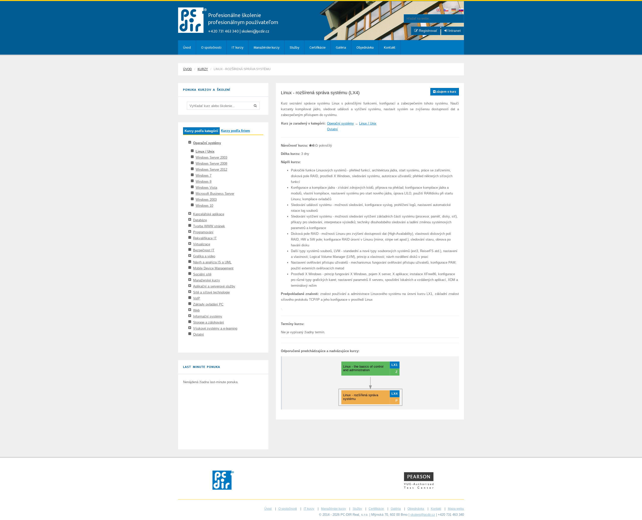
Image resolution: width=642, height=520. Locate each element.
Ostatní (198, 334)
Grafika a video (204, 256)
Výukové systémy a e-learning (215, 328)
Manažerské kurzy (206, 280)
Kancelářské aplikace (208, 214)
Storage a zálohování (208, 322)
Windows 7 (203, 175)
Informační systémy (207, 316)
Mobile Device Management (213, 268)
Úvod (187, 47)
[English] (438, 10)
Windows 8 (203, 181)
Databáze (200, 220)
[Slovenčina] (461, 10)
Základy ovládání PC (208, 304)
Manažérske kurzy (266, 47)
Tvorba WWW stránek (209, 226)
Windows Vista (206, 187)
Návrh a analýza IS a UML (212, 262)
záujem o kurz (446, 91)
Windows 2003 (206, 199)
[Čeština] (446, 10)
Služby (294, 47)
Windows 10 (204, 205)
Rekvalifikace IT (205, 238)
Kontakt (389, 47)
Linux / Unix (205, 151)
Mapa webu (456, 508)
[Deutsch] (453, 10)
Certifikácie (317, 47)
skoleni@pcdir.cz (255, 31)
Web (196, 310)
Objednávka (365, 47)
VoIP (196, 298)
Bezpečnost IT (203, 250)
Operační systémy (207, 143)
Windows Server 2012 (211, 169)
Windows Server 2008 (211, 163)
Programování (203, 232)
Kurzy (203, 69)
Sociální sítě (202, 274)
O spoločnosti (211, 47)
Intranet (454, 31)
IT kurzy (237, 47)
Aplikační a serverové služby (214, 286)
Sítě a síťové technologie (211, 292)
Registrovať (427, 31)
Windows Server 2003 (211, 157)
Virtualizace (201, 244)
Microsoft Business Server (215, 193)
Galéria (341, 47)
